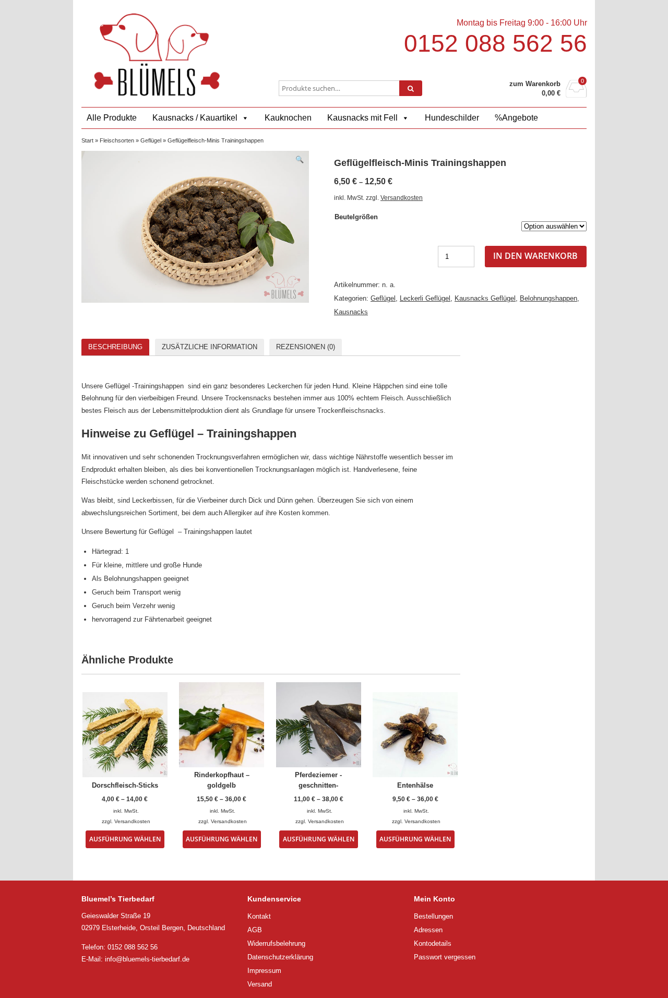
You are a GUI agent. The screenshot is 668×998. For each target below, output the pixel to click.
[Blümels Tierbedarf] (157, 54)
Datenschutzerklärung (280, 957)
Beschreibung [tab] (115, 347)
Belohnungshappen (548, 298)
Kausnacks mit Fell (362, 117)
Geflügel (150, 140)
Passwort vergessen (444, 957)
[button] (299, 159)
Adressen (428, 930)
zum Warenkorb (534, 83)
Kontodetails (432, 943)
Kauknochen (288, 117)
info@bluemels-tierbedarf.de (147, 959)
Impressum (264, 971)
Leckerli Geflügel (425, 298)
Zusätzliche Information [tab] (209, 347)
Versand (259, 984)
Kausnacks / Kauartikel (194, 117)
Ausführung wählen (125, 839)
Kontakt (259, 916)
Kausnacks (351, 312)
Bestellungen (433, 916)
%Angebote (516, 117)
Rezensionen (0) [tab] (305, 347)
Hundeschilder (452, 117)
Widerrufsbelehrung (276, 943)
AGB (254, 930)
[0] (576, 95)
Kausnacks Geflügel (485, 298)
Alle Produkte (112, 117)
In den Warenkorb (535, 256)
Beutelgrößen (356, 217)
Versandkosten (401, 197)
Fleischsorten (117, 140)
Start (87, 140)
